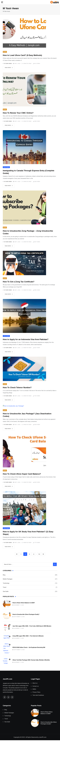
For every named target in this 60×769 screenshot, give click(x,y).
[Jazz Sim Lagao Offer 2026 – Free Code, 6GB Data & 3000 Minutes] (7, 627)
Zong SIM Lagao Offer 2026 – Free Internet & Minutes (28, 636)
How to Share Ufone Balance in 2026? (23, 602)
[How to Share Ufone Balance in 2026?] (7, 604)
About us (34, 683)
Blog (4, 575)
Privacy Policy (36, 692)
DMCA (34, 689)
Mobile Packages (7, 579)
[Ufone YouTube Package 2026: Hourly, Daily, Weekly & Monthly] (7, 661)
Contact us (35, 686)
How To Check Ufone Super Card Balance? (22, 474)
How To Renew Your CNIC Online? (18, 113)
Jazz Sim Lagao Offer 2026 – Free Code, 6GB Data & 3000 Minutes (31, 626)
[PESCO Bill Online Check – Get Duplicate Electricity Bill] (7, 648)
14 (39, 554)
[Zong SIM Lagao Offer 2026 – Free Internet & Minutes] (7, 637)
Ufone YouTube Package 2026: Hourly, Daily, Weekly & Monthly (31, 660)
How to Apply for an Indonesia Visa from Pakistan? (25, 339)
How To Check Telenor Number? (17, 387)
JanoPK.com (42, 737)
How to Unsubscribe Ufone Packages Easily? (25, 614)
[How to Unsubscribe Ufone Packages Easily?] (7, 615)
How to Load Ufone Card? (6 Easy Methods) (22, 55)
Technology (6, 583)
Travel (4, 587)
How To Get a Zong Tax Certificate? (18, 282)
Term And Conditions (38, 695)
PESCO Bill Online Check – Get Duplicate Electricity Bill (28, 647)
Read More (8, 67)
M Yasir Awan (8, 63)
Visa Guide (5, 591)
